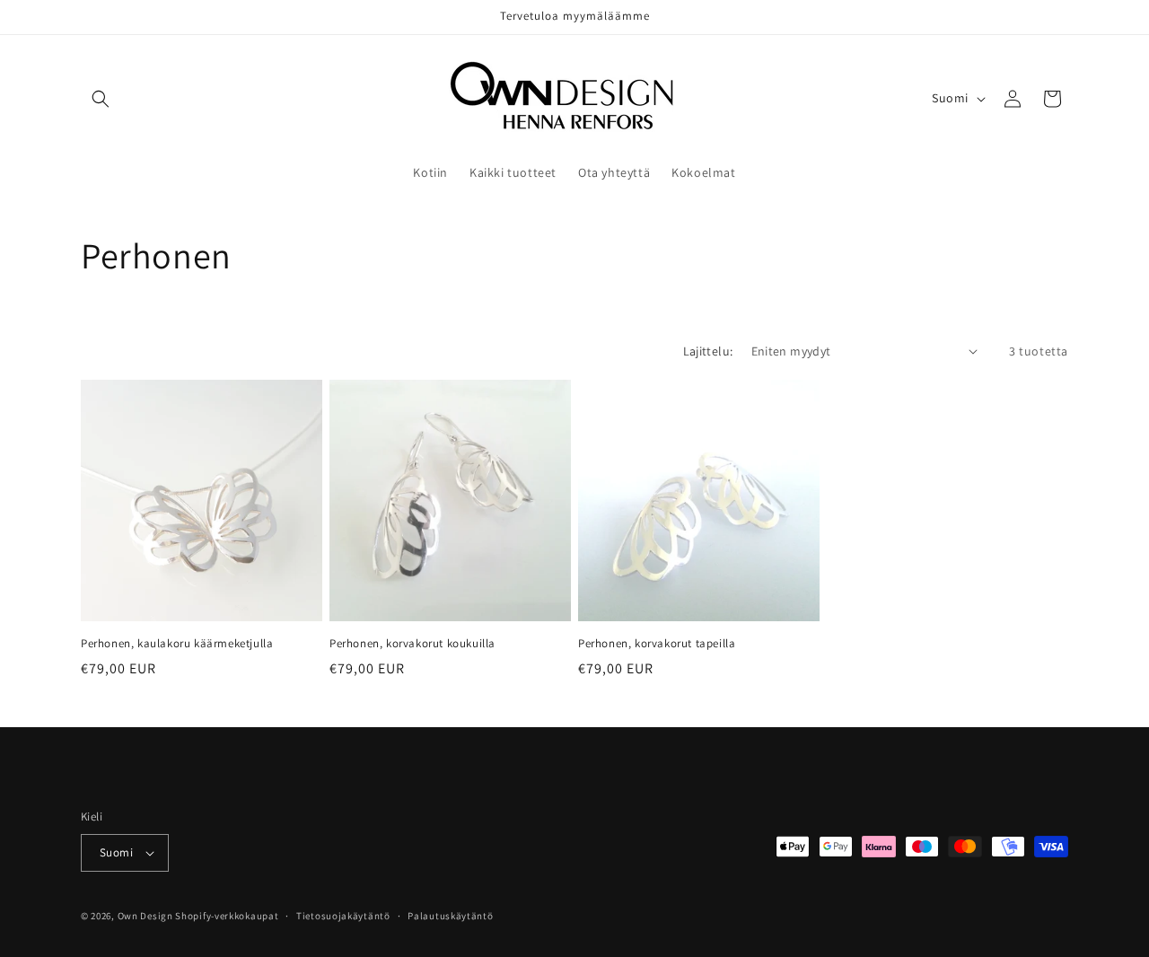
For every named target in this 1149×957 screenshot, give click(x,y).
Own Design (145, 915)
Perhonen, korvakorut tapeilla (656, 644)
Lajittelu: (708, 351)
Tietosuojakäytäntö (343, 915)
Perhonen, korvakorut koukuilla (412, 644)
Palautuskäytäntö (450, 915)
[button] (100, 99)
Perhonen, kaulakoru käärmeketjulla (177, 644)
